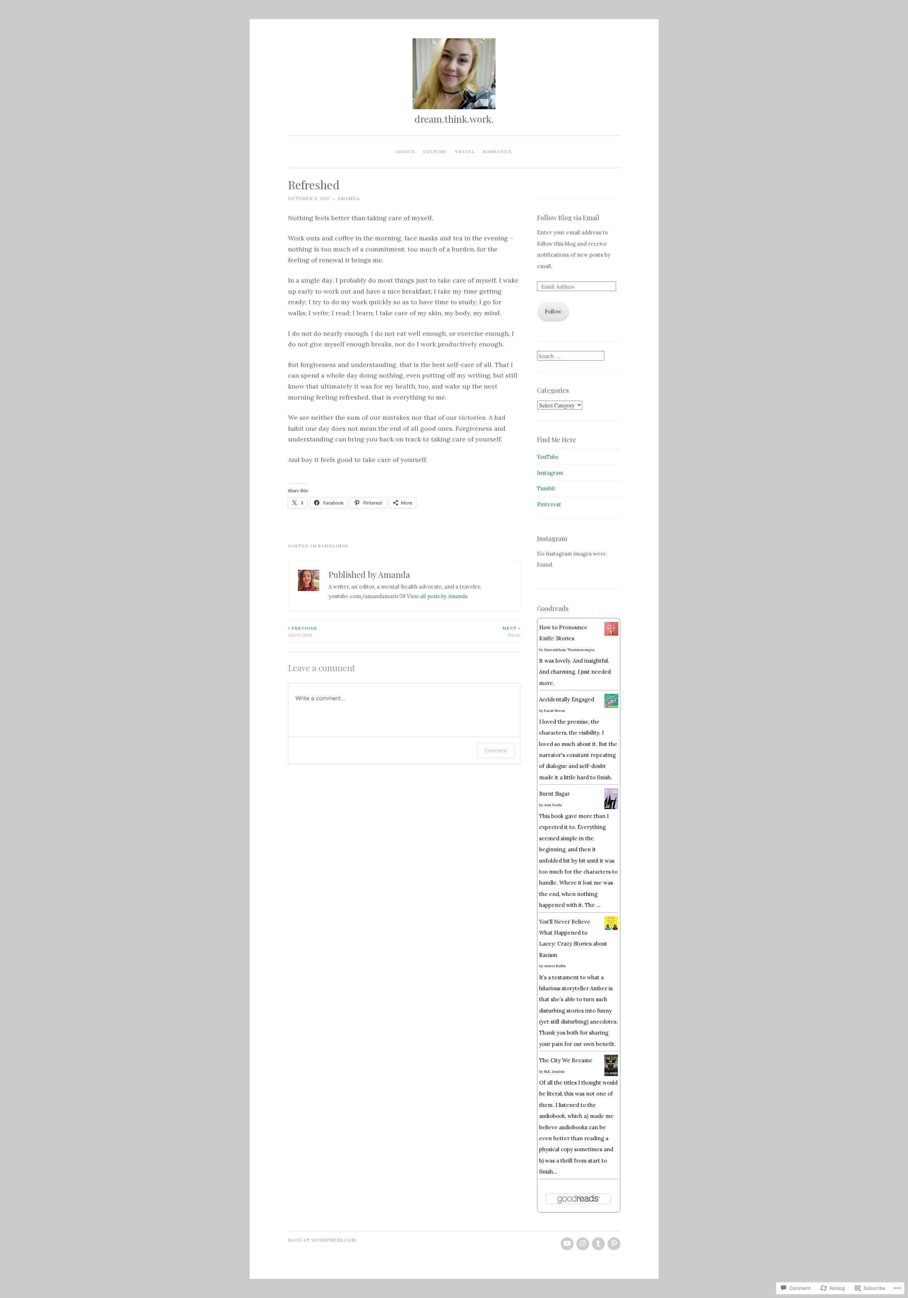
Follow (553, 311)
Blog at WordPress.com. (323, 1240)
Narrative (497, 151)
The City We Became (565, 1060)
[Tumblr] (598, 1243)
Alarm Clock (302, 631)
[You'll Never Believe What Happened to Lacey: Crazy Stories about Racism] (611, 928)
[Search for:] (570, 356)
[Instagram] (582, 1243)
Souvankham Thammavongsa (569, 649)
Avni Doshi (553, 805)
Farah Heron (554, 710)
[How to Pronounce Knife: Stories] (611, 633)
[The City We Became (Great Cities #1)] (611, 1074)
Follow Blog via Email (568, 217)
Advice (405, 151)
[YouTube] (567, 1243)
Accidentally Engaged (566, 699)
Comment (496, 750)
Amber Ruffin (555, 966)
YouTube (548, 456)
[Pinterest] (614, 1243)
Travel (465, 151)
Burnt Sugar (554, 793)
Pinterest (549, 504)
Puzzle (511, 631)
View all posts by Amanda (437, 596)
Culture (435, 151)
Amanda (349, 198)
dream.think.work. (454, 118)
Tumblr (546, 488)
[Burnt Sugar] (611, 807)
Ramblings (333, 545)
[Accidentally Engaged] (611, 705)
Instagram (550, 472)
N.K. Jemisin (554, 1071)
